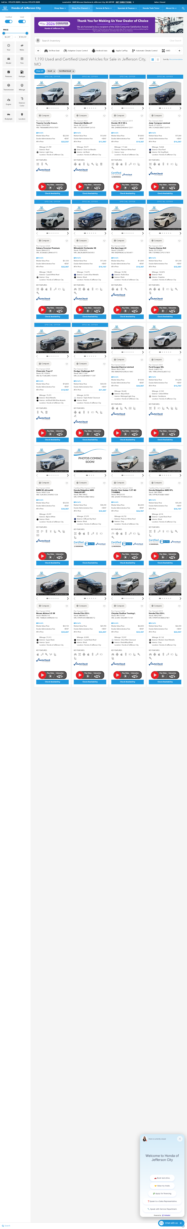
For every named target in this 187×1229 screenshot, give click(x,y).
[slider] (3, 33)
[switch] (8, 19)
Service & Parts (103, 8)
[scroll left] (38, 50)
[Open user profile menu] (185, 2)
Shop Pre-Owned (80, 8)
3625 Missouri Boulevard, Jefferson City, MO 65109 (93, 2)
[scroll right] (179, 50)
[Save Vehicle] (67, 116)
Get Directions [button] (124, 2)
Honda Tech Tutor (151, 8)
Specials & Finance (126, 8)
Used (22, 17)
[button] (183, 8)
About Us (170, 8)
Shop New (59, 8)
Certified (8, 17)
